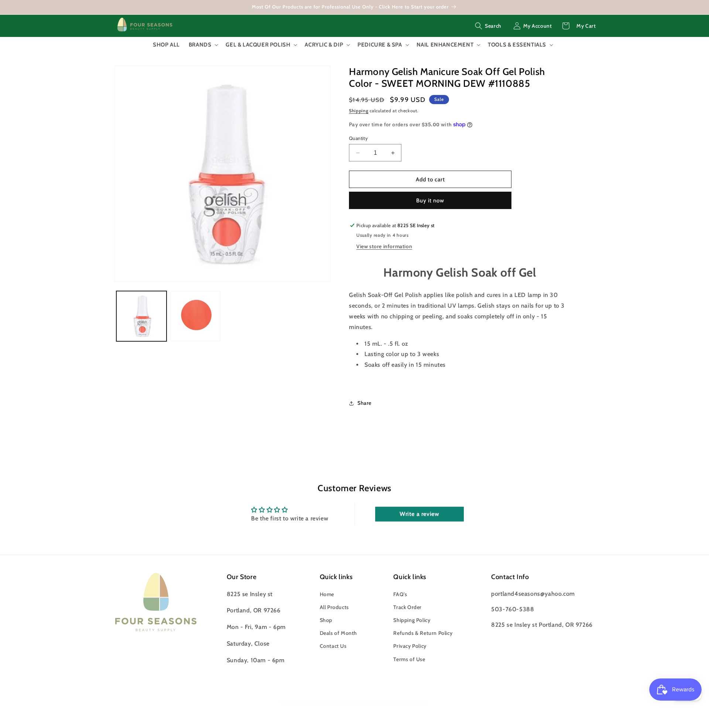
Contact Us (333, 646)
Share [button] (364, 403)
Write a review (419, 513)
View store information (384, 246)
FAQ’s (400, 594)
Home (327, 594)
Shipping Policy (411, 620)
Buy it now (430, 200)
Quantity (358, 138)
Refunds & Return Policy (422, 633)
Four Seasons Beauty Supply (340, 703)
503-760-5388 (512, 609)
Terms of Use (409, 659)
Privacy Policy (409, 646)
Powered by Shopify (403, 703)
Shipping (359, 110)
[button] (488, 26)
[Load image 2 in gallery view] (195, 316)
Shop (326, 620)
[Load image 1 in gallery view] (141, 316)
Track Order (407, 607)
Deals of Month (338, 633)
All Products (334, 607)
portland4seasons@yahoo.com (533, 593)
